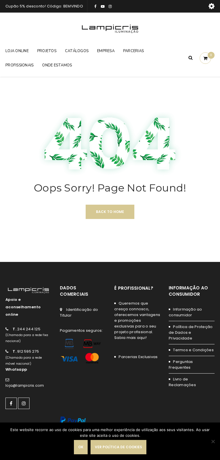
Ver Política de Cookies (118, 447)
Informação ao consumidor (185, 312)
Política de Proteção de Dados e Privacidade (191, 332)
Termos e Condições (193, 350)
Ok (80, 447)
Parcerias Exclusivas (138, 357)
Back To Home (110, 211)
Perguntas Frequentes (181, 364)
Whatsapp (16, 369)
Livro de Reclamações (182, 382)
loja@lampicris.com (24, 385)
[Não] (213, 441)
